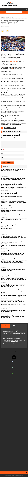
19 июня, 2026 (4, 293)
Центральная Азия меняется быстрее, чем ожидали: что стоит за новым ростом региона (12, 301)
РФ (12, 68)
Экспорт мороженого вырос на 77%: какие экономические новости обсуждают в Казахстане (13, 237)
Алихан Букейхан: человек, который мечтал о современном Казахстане (13, 215)
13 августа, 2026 (5, 185)
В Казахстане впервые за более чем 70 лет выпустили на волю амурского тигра (11, 197)
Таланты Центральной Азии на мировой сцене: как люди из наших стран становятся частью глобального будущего (13, 285)
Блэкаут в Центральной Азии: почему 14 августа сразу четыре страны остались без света (13, 179)
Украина (12, 127)
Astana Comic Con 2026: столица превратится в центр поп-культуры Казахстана (13, 193)
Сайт (2, 157)
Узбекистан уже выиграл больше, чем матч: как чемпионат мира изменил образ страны (13, 274)
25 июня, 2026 (4, 276)
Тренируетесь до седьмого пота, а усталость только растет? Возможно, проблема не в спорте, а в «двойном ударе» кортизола (13, 224)
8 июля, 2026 (4, 251)
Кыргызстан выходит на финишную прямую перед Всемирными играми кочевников (12, 183)
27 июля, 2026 (4, 226)
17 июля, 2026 (4, 239)
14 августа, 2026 (5, 181)
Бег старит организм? (6, 228)
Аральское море (5, 250)
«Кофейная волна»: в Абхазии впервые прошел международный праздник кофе (13, 170)
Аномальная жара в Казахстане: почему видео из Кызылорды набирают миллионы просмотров (13, 246)
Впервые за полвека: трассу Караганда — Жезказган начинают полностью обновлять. (12, 262)
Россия (6, 127)
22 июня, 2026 (4, 288)
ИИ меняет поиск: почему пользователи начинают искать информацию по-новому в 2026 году (13, 296)
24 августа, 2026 (5, 176)
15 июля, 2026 (4, 243)
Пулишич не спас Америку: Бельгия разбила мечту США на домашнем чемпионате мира (12, 254)
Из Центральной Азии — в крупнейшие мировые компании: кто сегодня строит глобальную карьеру (13, 291)
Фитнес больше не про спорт (8, 258)
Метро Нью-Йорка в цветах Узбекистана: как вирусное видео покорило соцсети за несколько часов (13, 279)
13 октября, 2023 (5, 26)
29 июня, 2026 (4, 264)
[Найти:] (14, 12)
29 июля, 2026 (4, 217)
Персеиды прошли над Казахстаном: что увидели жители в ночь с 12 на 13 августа (14, 188)
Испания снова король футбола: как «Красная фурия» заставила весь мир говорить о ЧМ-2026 (13, 232)
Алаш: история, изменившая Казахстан (11, 219)
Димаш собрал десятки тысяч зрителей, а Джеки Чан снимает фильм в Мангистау (13, 241)
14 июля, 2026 (4, 248)
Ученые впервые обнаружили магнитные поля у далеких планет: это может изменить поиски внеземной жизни (13, 316)
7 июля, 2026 (4, 256)
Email (2, 153)
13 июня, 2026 (4, 318)
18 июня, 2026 (4, 298)
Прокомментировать (6, 140)
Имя (2, 149)
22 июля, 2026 (4, 234)
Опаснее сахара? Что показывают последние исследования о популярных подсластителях (12, 206)
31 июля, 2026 (4, 208)
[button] (26, 9)
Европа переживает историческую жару (11, 266)
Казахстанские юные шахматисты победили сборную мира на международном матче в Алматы (14, 202)
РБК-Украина (13, 61)
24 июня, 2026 (4, 282)
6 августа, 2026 (4, 194)
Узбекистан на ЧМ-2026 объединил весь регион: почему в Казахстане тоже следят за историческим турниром (13, 306)
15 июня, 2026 (4, 313)
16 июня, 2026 (4, 308)
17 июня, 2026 (4, 302)
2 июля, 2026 (4, 259)
